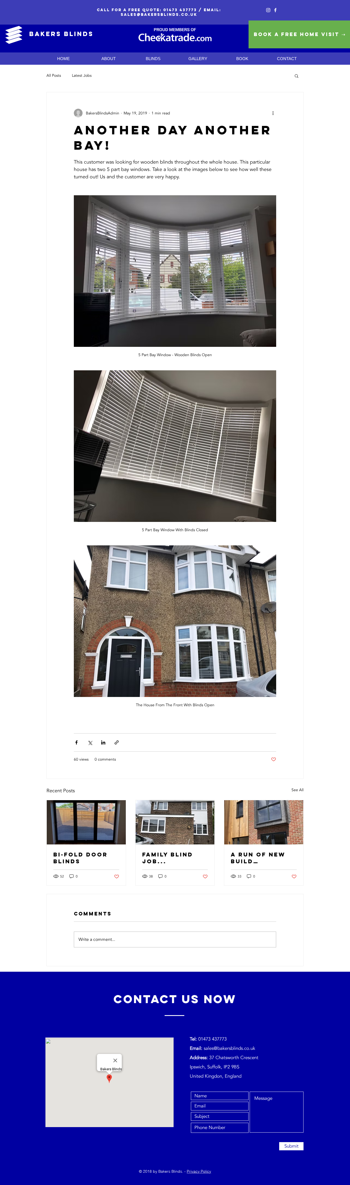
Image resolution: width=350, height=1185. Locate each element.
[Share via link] (116, 742)
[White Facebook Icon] (275, 10)
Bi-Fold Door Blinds (80, 858)
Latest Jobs (82, 75)
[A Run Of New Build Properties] (263, 822)
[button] (296, 75)
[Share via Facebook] (76, 742)
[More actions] (273, 113)
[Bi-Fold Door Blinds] (86, 822)
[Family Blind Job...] (175, 822)
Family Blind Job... (167, 858)
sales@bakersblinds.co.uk (159, 14)
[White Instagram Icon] (268, 10)
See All (297, 790)
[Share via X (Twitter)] (89, 742)
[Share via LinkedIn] (103, 742)
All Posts (53, 75)
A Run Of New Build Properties (258, 858)
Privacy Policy (199, 1171)
